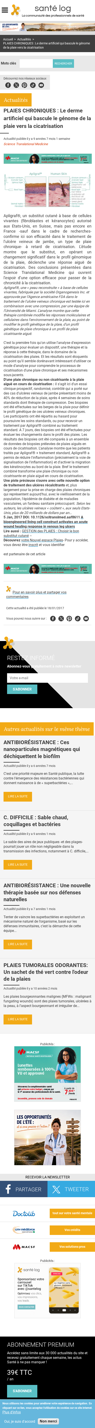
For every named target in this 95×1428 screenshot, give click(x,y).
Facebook (8, 84)
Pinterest (24, 84)
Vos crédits (72, 1230)
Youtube (86, 618)
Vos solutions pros (72, 1247)
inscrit (33, 545)
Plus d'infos (11, 1412)
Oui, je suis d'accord (19, 1421)
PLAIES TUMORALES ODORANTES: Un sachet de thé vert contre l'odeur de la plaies (46, 972)
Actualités (24, 39)
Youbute (41, 84)
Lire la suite (18, 796)
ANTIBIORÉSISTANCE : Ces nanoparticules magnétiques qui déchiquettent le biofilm (42, 749)
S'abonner (22, 689)
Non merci (48, 1421)
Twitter (16, 84)
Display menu (5, 9)
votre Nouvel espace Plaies (42, 540)
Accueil (8, 39)
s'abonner (22, 1391)
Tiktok (33, 84)
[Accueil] (16, 10)
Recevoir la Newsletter (47, 1177)
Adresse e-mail (19, 671)
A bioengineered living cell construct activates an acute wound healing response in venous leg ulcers (46, 522)
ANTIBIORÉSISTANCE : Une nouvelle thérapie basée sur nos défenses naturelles (47, 892)
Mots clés (8, 63)
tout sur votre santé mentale (72, 1213)
